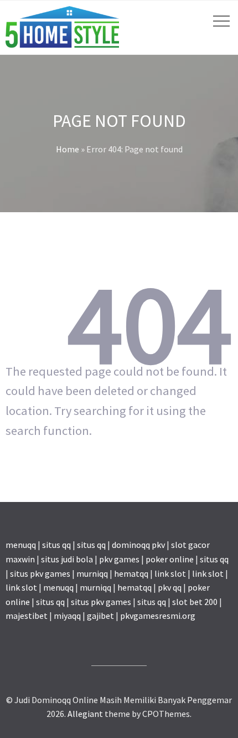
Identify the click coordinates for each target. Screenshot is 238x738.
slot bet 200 (195, 601)
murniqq (92, 573)
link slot (170, 573)
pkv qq (170, 587)
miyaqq (67, 615)
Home (67, 149)
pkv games (119, 559)
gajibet (100, 615)
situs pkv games (40, 573)
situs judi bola (67, 559)
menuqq (21, 544)
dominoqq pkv (138, 544)
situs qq (56, 544)
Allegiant (85, 713)
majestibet (27, 615)
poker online (170, 559)
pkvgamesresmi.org (157, 615)
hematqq (131, 573)
